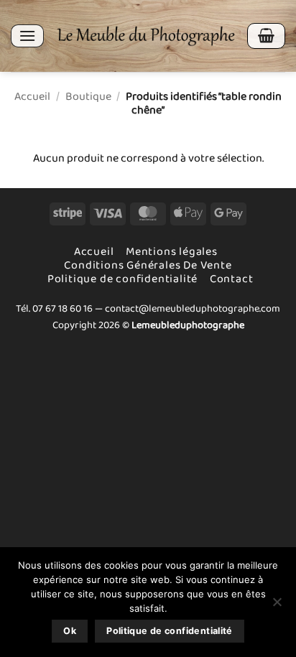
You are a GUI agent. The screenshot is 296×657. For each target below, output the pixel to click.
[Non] (276, 606)
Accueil (32, 97)
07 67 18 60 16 (62, 308)
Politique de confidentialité (122, 279)
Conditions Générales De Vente (147, 265)
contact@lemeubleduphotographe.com (192, 308)
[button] (27, 35)
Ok (69, 630)
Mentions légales (172, 252)
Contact (232, 279)
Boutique (88, 97)
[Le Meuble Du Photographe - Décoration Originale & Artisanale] (145, 36)
